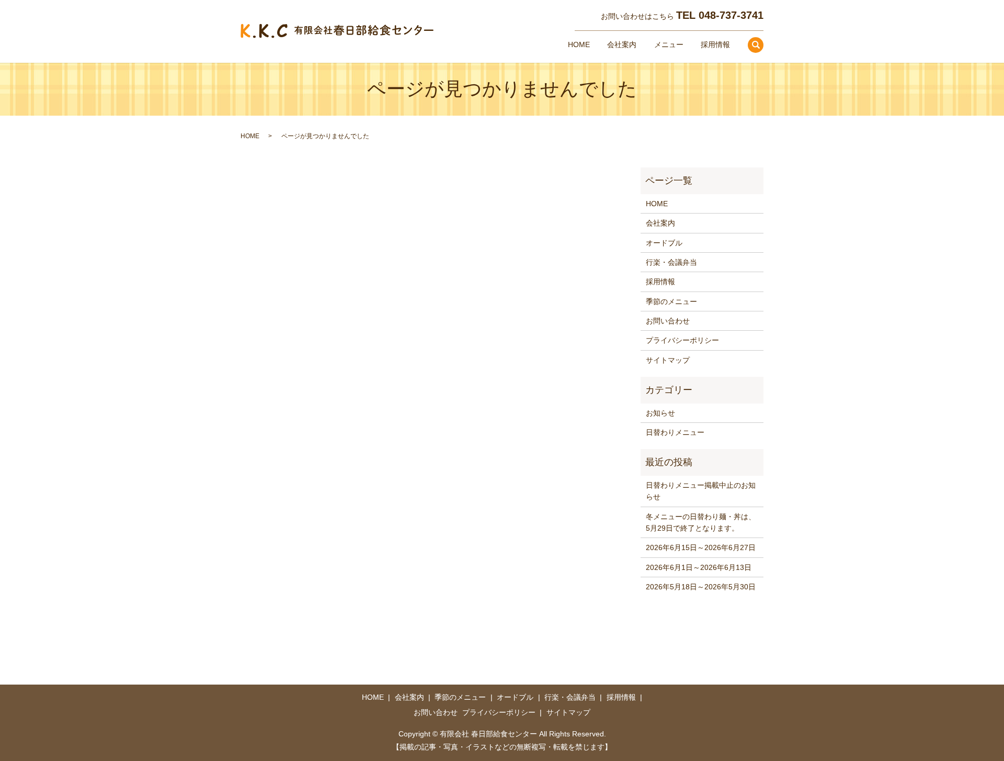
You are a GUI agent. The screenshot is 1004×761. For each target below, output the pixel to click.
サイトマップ (668, 360)
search (755, 45)
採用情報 (715, 44)
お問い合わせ (668, 321)
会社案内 (621, 44)
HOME (579, 44)
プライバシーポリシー (682, 340)
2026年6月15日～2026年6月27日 (701, 547)
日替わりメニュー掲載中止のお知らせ (701, 491)
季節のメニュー (671, 301)
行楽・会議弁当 (671, 262)
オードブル (664, 243)
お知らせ (660, 413)
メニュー (668, 44)
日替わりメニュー (675, 432)
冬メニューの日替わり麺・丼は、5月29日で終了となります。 (701, 522)
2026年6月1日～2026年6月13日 (698, 567)
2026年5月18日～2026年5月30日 (701, 587)
